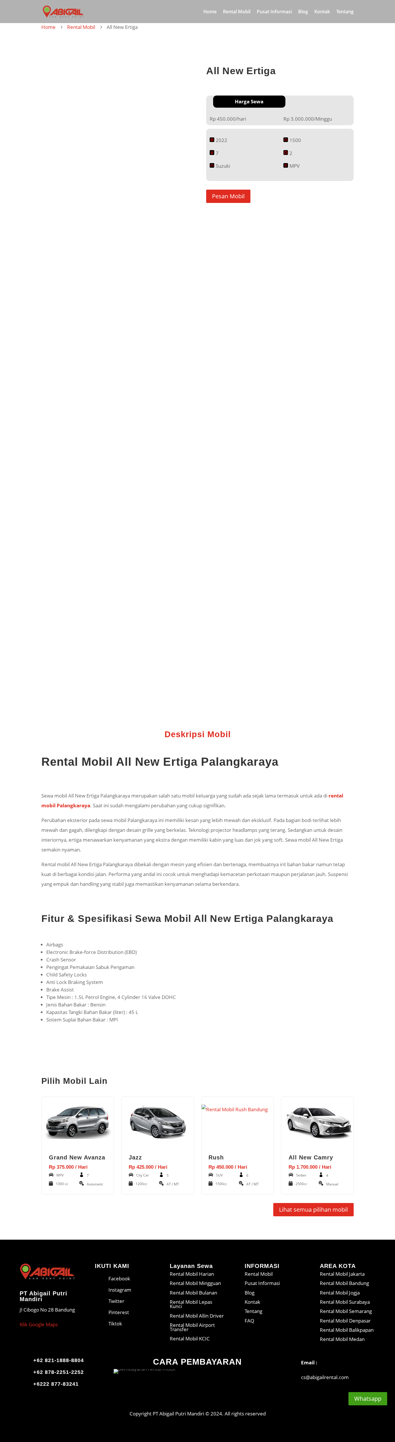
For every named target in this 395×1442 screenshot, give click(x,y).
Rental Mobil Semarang (346, 1311)
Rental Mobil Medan (342, 1339)
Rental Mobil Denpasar (345, 1320)
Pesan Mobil (228, 196)
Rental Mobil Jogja (340, 1292)
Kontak (322, 12)
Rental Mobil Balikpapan (347, 1330)
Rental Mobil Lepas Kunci (191, 1304)
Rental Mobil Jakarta (342, 1274)
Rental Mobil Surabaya (345, 1302)
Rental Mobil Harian (192, 1274)
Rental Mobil (236, 12)
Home (210, 12)
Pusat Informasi (274, 12)
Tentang (345, 12)
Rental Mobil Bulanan (193, 1292)
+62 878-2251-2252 (58, 1372)
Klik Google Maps (39, 1324)
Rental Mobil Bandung (344, 1283)
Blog (303, 12)
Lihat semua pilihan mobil (313, 1209)
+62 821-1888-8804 (58, 1360)
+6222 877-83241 (56, 1384)
